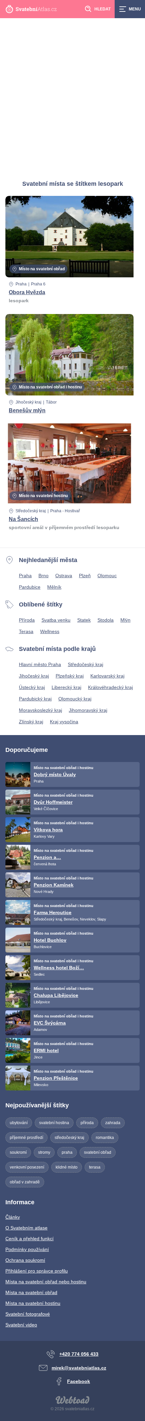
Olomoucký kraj (74, 698)
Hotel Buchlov (50, 940)
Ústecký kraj (32, 687)
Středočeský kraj (31, 511)
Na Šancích (23, 519)
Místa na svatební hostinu (32, 1303)
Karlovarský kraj (107, 676)
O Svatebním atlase (26, 1228)
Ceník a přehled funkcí (29, 1238)
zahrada (112, 1122)
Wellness (49, 631)
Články (12, 1217)
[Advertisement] (72, 94)
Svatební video (21, 1324)
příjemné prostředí (26, 1137)
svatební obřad (97, 1152)
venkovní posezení (27, 1167)
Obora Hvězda (27, 292)
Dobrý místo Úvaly (55, 774)
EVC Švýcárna (50, 1023)
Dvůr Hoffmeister (53, 802)
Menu (135, 9)
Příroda (27, 620)
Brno (43, 575)
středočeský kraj (69, 1137)
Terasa (26, 631)
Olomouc (107, 575)
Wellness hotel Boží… (59, 967)
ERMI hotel (46, 1050)
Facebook (78, 1381)
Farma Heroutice (52, 912)
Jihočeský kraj (28, 402)
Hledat (102, 9)
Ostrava (63, 575)
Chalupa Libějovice (56, 995)
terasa (94, 1167)
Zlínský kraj (31, 721)
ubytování (19, 1122)
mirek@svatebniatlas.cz (79, 1368)
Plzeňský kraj (70, 676)
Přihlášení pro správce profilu (36, 1271)
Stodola (105, 620)
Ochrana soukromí (25, 1260)
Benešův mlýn (27, 410)
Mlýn (125, 620)
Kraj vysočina (64, 721)
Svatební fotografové (27, 1314)
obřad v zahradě (25, 1182)
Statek (84, 620)
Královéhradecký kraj (110, 687)
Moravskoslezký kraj (40, 710)
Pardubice (29, 587)
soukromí (18, 1152)
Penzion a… (47, 857)
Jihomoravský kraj (88, 710)
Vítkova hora (48, 829)
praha (67, 1152)
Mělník (54, 587)
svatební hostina (54, 1122)
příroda (87, 1122)
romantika (105, 1137)
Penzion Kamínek (54, 885)
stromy (44, 1152)
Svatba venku (55, 620)
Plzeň (85, 575)
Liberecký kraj (66, 687)
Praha (21, 284)
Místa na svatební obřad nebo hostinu (45, 1281)
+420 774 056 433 (78, 1354)
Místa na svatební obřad (31, 1292)
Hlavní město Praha (40, 664)
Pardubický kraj (35, 698)
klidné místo (67, 1167)
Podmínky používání (27, 1249)
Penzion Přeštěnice (56, 1078)
